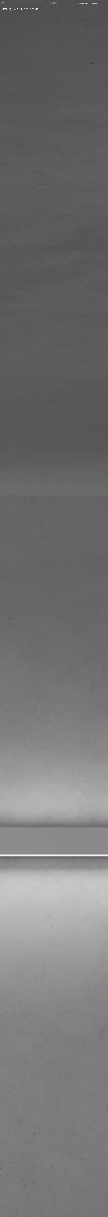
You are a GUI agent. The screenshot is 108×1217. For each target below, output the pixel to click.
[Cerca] (105, 3)
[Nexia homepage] (54, 3)
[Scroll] (54, 1210)
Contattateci (93, 3)
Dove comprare (83, 3)
